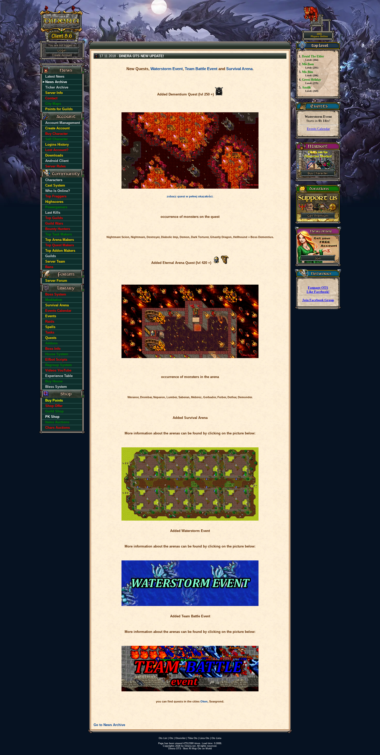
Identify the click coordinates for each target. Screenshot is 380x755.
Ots (171, 738)
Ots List (163, 738)
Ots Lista (216, 738)
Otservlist (180, 738)
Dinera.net (190, 746)
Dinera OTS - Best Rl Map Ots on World (190, 748)
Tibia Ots (192, 738)
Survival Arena (239, 68)
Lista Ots (204, 738)
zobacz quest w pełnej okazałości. (190, 196)
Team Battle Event (201, 68)
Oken (204, 701)
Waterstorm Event (166, 68)
